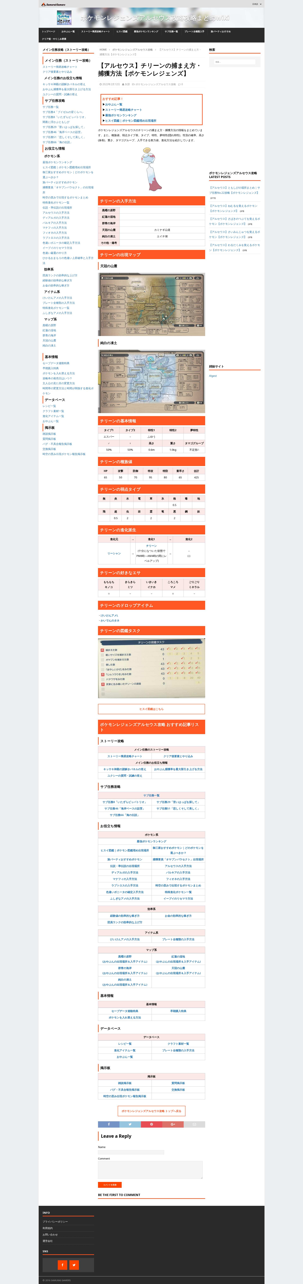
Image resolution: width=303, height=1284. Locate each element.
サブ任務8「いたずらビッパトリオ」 (125, 802)
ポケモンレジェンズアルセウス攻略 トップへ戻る (151, 1111)
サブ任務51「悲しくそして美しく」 (178, 808)
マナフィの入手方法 (125, 879)
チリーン (151, 546)
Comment (104, 1158)
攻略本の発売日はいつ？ (57, 378)
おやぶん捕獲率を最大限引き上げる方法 (178, 769)
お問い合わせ (50, 1234)
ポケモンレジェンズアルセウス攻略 (156, 84)
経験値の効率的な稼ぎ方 (125, 916)
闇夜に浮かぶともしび (56, 122)
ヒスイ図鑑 (122, 31)
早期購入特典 (178, 1011)
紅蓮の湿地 (49, 330)
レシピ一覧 (125, 1043)
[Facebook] (62, 1265)
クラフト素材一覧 (178, 1043)
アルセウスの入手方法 (178, 866)
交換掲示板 (178, 1089)
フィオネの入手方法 (178, 879)
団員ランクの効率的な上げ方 (124, 922)
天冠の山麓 (49, 340)
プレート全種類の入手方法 (178, 939)
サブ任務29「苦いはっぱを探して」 (178, 802)
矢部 (127, 84)
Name (101, 1147)
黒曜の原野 (49, 325)
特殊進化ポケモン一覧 (178, 892)
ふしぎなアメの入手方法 (125, 898)
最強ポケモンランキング (146, 31)
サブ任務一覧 (171, 31)
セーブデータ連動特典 (124, 1011)
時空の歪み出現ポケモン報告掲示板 (124, 1096)
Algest (213, 376)
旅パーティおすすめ (221, 31)
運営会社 (48, 1241)
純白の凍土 (49, 345)
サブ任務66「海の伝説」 (125, 815)
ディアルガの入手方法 (124, 872)
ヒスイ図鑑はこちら (152, 709)
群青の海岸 (49, 335)
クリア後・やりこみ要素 (54, 38)
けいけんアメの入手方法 (125, 939)
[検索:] (235, 62)
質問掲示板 (178, 1083)
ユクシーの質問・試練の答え (124, 775)
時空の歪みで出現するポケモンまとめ (178, 885)
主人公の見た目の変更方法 (59, 383)
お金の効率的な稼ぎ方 (178, 916)
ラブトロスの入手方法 (124, 885)
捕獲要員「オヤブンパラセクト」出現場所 (178, 859)
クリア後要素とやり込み (178, 756)
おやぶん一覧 (68, 31)
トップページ (48, 31)
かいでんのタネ (110, 620)
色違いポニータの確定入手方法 (125, 892)
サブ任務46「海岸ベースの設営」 (124, 808)
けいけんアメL (109, 615)
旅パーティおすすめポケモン (124, 859)
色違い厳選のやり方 (55, 253)
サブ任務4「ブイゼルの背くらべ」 (63, 112)
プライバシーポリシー (55, 1221)
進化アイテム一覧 (125, 1050)
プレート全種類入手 (194, 31)
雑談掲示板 (125, 1083)
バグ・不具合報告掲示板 (125, 1089)
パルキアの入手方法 (178, 872)
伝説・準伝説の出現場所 (125, 866)
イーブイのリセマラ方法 (178, 898)
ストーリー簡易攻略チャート (95, 31)
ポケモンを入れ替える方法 (125, 1017)
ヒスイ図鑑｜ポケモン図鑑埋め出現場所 (130, 120)
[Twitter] (74, 1265)
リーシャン (114, 553)
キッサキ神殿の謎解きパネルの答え (124, 769)
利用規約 (48, 1228)
